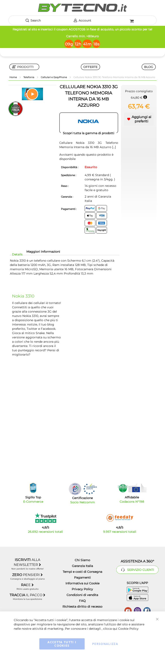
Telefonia (29, 77)
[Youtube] (128, 610)
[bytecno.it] (82, 7)
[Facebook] (147, 610)
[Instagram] (137, 610)
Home (13, 77)
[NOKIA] (88, 122)
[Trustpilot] (45, 517)
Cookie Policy (128, 629)
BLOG (148, 67)
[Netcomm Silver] (74, 489)
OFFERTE (90, 67)
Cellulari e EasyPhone (54, 77)
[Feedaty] (119, 517)
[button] (32, 93)
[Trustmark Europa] (90, 489)
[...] (114, 147)
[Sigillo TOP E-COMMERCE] (33, 488)
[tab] (17, 254)
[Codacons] (132, 487)
